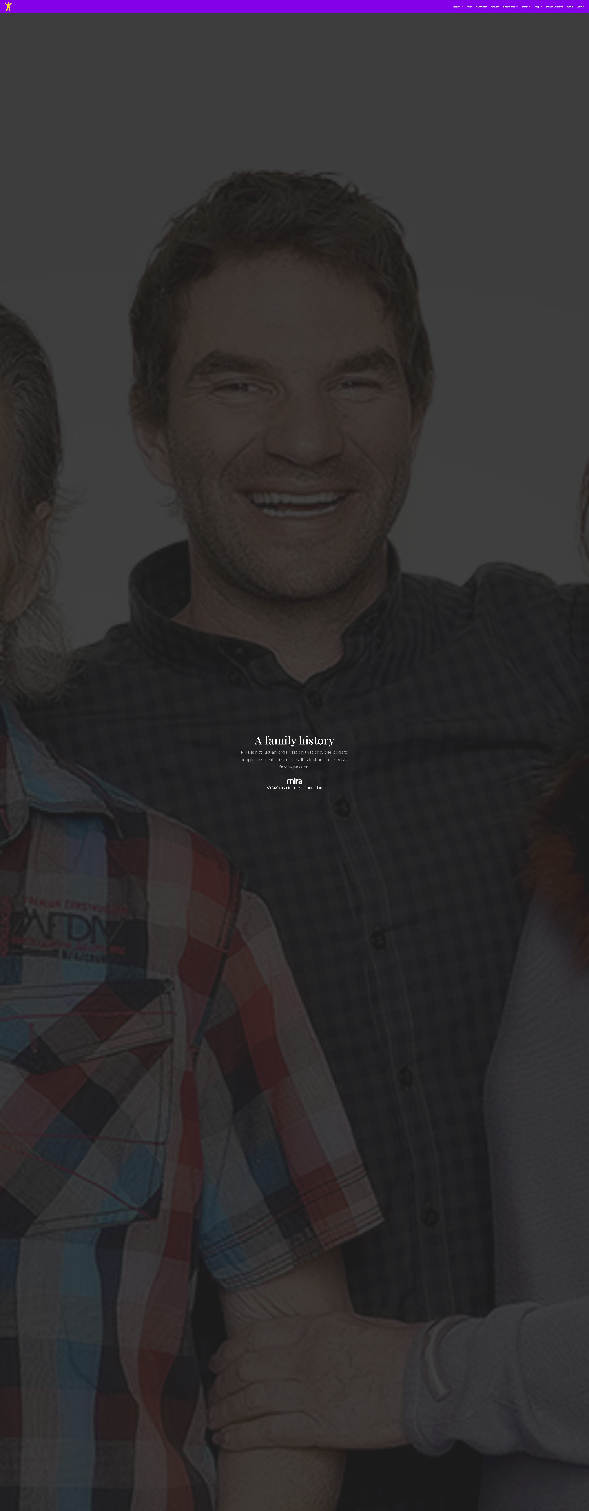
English (456, 6)
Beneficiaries (509, 6)
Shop (537, 6)
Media (570, 6)
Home (469, 6)
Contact (580, 6)
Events (525, 6)
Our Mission (481, 6)
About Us (495, 6)
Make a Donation (554, 6)
